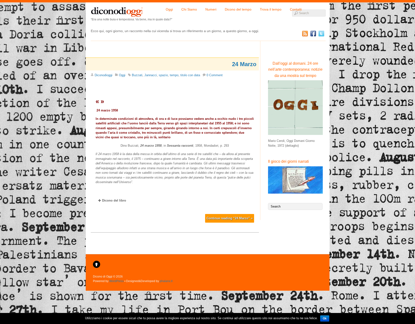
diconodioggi (116, 10)
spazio (163, 75)
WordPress (116, 281)
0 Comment (215, 75)
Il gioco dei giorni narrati (288, 161)
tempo (174, 75)
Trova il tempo (270, 9)
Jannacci (150, 75)
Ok (325, 318)
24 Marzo (244, 64)
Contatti (296, 9)
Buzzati (137, 75)
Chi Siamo (189, 9)
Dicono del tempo (238, 9)
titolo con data (190, 75)
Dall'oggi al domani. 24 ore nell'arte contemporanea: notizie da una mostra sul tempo (295, 69)
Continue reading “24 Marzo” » (230, 218)
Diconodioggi (103, 75)
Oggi (169, 9)
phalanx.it (166, 281)
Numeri (210, 9)
